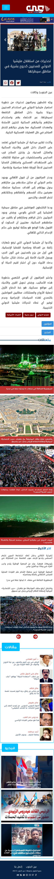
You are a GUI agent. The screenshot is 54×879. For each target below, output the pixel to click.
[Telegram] (27, 875)
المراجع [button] (47, 332)
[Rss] (21, 875)
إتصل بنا (18, 866)
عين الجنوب (31, 866)
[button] (5, 39)
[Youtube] (30, 875)
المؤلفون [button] (48, 324)
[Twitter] (33, 875)
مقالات (11, 647)
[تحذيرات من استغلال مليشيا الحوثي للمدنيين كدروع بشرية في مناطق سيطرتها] (18, 83)
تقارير (49, 82)
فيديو (10, 748)
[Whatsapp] (24, 875)
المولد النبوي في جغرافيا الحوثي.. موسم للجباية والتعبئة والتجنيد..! (27, 628)
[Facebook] (36, 875)
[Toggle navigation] (6, 7)
